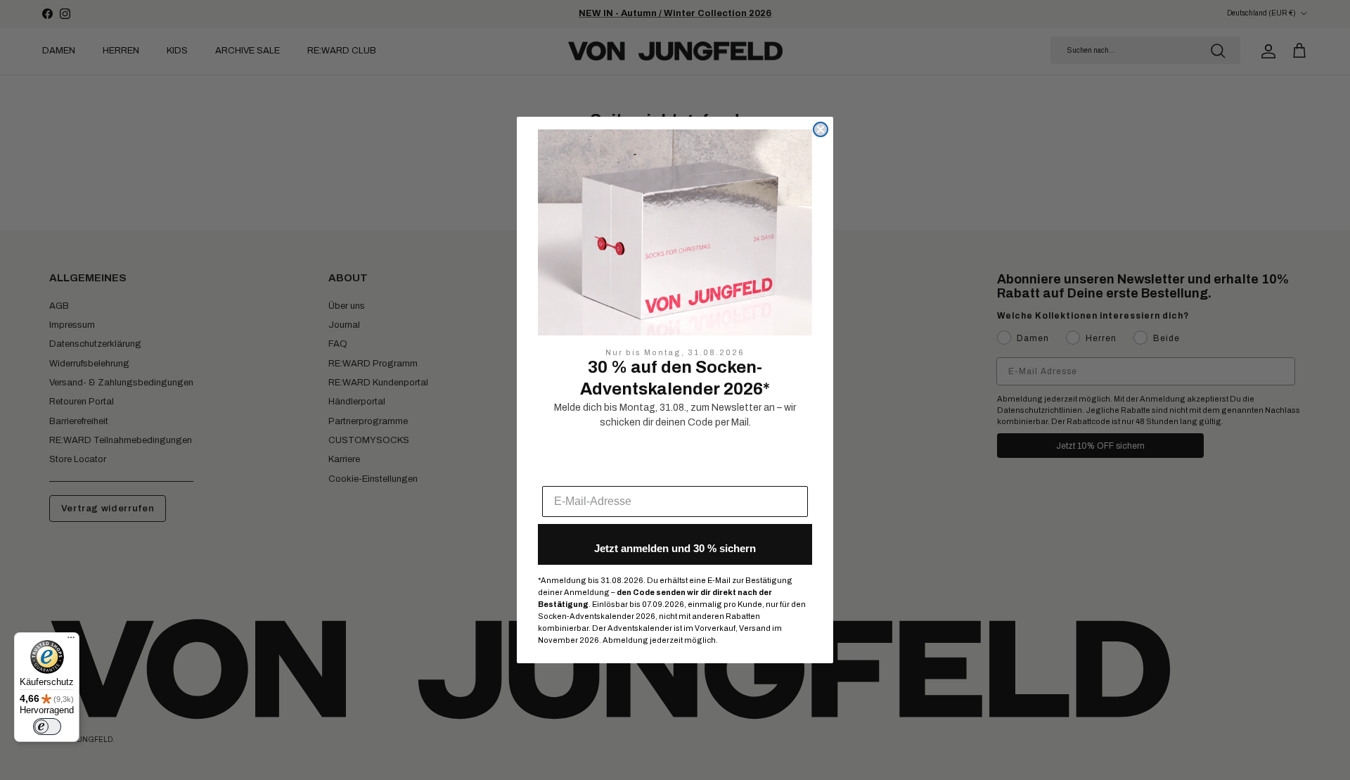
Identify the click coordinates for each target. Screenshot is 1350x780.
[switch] (47, 726)
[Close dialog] (821, 129)
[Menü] (71, 640)
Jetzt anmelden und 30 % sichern (675, 548)
